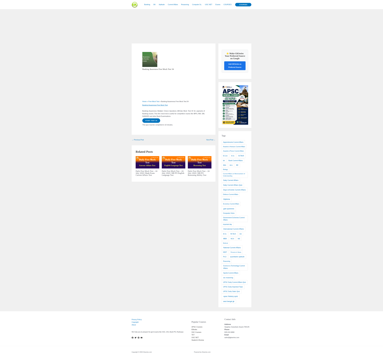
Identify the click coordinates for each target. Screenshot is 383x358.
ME (239, 238)
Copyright (135, 322)
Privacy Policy (137, 319)
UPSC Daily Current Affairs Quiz (234, 282)
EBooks (194, 329)
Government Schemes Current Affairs (234, 219)
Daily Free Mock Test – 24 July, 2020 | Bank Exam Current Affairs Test (146, 173)
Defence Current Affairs (230, 194)
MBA (225, 239)
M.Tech (233, 234)
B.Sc (232, 156)
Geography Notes (229, 213)
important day (227, 224)
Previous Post (138, 140)
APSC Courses (197, 327)
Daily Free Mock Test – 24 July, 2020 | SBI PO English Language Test (173, 173)
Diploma (226, 199)
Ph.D (224, 257)
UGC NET (195, 337)
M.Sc (225, 234)
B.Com (225, 156)
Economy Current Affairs (231, 204)
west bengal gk (228, 301)
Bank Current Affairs (236, 160)
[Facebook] (132, 338)
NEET (225, 252)
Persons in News (236, 252)
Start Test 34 (151, 120)
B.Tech (241, 156)
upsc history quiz (230, 296)
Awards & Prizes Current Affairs (233, 151)
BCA (231, 165)
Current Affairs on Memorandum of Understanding (234, 175)
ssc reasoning (228, 277)
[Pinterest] (138, 338)
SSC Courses (196, 332)
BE (237, 165)
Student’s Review (198, 340)
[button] (243, 4)
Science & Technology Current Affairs (234, 267)
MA (241, 234)
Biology (225, 169)
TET (193, 335)
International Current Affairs (233, 229)
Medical (225, 243)
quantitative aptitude (237, 257)
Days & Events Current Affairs (234, 190)
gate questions (228, 209)
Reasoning (226, 261)
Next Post (210, 140)
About (134, 325)
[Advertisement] (60, 23)
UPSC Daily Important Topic (233, 287)
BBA (224, 165)
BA (224, 160)
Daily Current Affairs (230, 180)
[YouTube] (141, 338)
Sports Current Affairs (230, 273)
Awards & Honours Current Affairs (234, 146)
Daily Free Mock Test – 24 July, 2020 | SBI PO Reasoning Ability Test (198, 173)
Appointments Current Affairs (233, 142)
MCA (232, 238)
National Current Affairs (232, 248)
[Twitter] (135, 338)
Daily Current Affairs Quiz (232, 185)
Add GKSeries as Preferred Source (234, 65)
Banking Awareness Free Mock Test (155, 105)
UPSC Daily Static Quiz (231, 291)
